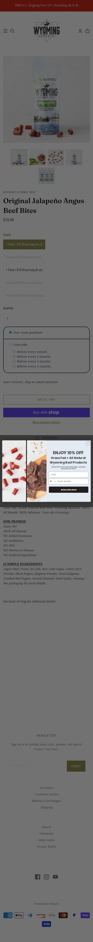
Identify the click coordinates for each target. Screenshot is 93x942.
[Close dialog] (88, 443)
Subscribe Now (69, 489)
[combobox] (52, 481)
